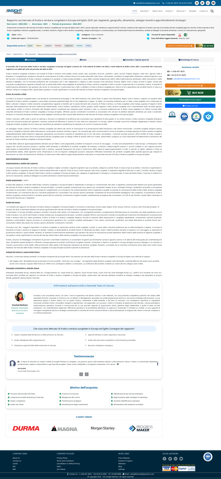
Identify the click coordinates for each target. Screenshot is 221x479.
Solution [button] (169, 11)
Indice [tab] (84, 60)
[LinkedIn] (208, 3)
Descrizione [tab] (31, 60)
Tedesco (38, 46)
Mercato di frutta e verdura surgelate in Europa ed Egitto (57, 54)
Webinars (122, 463)
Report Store (157, 11)
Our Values (61, 469)
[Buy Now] (204, 46)
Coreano (79, 46)
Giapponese (69, 46)
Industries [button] (144, 11)
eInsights (192, 11)
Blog (120, 466)
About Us (16, 458)
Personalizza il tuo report (190, 99)
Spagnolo (48, 46)
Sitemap (121, 469)
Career (15, 463)
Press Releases (124, 458)
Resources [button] (181, 11)
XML (14, 469)
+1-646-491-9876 (171, 3)
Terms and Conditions (65, 461)
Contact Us (203, 11)
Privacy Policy (62, 458)
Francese (58, 46)
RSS (14, 466)
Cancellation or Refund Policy (68, 463)
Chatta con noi (191, 105)
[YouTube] (213, 3)
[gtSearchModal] (212, 11)
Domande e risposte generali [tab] (137, 60)
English (30, 46)
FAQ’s (59, 466)
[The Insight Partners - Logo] (15, 11)
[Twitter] (202, 3)
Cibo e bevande (30, 54)
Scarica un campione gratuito (178, 46)
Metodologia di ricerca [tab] (189, 60)
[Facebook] (197, 3)
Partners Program (125, 461)
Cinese (88, 46)
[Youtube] (181, 460)
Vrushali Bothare (20, 305)
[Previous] (72, 374)
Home (134, 11)
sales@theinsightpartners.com (148, 3)
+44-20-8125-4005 (185, 3)
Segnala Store (18, 54)
